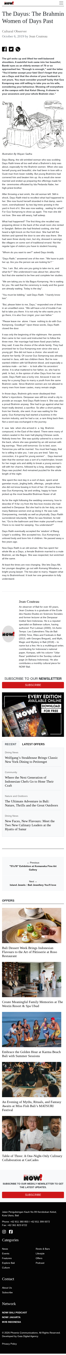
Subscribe (7, 1292)
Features (7, 1258)
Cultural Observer (14, 31)
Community (11, 772)
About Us (7, 1287)
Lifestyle (40, 1253)
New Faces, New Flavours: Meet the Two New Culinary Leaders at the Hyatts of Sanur (30, 825)
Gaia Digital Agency (27, 1336)
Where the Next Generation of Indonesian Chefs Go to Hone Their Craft (29, 781)
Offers (39, 1258)
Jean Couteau (38, 36)
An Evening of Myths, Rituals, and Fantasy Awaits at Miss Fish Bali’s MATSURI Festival (31, 1106)
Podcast (40, 1263)
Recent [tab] (10, 744)
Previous (33, 862)
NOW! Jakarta (11, 1317)
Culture (6, 1267)
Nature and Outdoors (16, 796)
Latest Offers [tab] (33, 744)
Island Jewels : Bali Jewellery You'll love (33, 885)
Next (33, 881)
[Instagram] (4, 1231)
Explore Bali (8, 1263)
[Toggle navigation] (61, 3)
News (5, 1248)
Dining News (11, 752)
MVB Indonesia (11, 1322)
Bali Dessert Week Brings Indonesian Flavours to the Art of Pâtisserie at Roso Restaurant (29, 952)
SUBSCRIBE (33, 1194)
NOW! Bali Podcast (14, 1312)
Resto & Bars (43, 1248)
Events (5, 1253)
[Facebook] (11, 1231)
